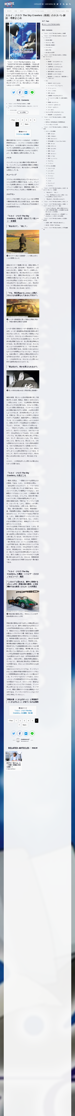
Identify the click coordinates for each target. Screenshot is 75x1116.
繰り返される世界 (50, 52)
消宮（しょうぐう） (53, 158)
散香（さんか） (52, 133)
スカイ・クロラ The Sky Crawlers (51, 24)
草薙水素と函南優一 (51, 45)
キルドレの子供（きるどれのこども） (55, 112)
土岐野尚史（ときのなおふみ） (55, 66)
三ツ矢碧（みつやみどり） (54, 69)
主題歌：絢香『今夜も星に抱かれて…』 (55, 222)
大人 (47, 80)
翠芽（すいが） (52, 143)
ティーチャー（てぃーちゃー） (55, 85)
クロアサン (50, 185)
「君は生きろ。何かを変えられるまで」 (55, 199)
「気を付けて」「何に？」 (52, 192)
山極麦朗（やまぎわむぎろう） (55, 95)
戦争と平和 (48, 50)
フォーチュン (51, 173)
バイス (49, 181)
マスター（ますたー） (53, 107)
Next (26, 124)
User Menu (49, 4)
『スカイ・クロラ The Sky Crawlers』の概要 (19, 103)
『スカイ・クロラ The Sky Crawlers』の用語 (54, 117)
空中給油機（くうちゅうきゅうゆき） (57, 141)
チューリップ (51, 183)
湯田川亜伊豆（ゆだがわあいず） (56, 71)
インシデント (51, 178)
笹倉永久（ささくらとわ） (54, 83)
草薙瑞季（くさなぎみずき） (55, 114)
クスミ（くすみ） (52, 90)
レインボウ (50, 171)
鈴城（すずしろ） (52, 146)
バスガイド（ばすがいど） (54, 105)
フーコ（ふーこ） (52, 88)
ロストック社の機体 (51, 131)
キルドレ (48, 59)
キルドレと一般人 (14, 113)
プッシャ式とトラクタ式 (52, 124)
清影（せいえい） (52, 153)
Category (37, 4)
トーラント (50, 163)
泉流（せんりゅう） (53, 138)
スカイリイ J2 (51, 168)
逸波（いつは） (52, 156)
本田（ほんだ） (52, 93)
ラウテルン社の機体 (51, 166)
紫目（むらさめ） (52, 148)
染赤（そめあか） (52, 136)
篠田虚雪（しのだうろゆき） (55, 74)
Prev (13, 120)
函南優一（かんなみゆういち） (55, 61)
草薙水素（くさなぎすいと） (55, 64)
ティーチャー (49, 47)
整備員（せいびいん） (53, 102)
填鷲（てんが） (52, 151)
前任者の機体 (13, 110)
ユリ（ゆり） (51, 109)
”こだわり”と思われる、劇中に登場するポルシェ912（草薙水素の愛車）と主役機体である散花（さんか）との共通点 (57, 209)
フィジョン (50, 176)
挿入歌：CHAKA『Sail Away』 (53, 225)
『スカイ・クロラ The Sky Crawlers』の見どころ (55, 201)
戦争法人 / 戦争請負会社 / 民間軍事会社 (55, 122)
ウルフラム (50, 161)
